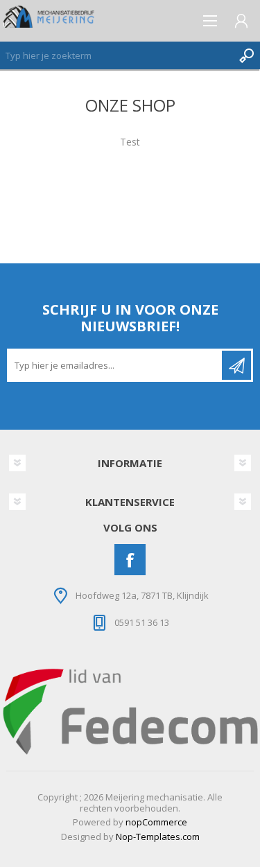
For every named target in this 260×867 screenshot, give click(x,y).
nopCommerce (156, 822)
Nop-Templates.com (158, 836)
